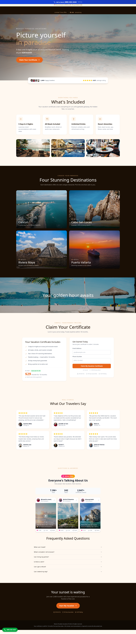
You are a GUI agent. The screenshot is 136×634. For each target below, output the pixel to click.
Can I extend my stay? (40, 571)
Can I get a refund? (40, 567)
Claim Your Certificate (28, 60)
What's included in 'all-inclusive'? (44, 552)
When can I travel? (39, 547)
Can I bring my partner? (41, 557)
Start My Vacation (66, 606)
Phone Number (77, 356)
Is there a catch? (39, 562)
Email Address (77, 348)
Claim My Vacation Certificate (92, 366)
